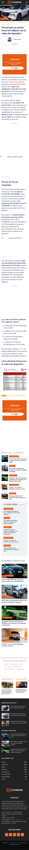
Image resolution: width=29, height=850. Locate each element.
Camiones (12, 493)
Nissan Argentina (16, 82)
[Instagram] (10, 834)
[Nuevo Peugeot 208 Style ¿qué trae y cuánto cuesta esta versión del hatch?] (5, 458)
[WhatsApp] (12, 48)
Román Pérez (18, 39)
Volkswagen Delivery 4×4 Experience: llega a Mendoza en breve (17, 497)
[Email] (20, 48)
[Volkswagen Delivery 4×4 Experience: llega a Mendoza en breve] (5, 496)
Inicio (3, 22)
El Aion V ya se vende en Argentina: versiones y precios (17, 488)
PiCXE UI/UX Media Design (14, 842)
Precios (23, 395)
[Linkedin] (16, 48)
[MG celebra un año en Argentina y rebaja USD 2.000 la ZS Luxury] (5, 716)
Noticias (6, 22)
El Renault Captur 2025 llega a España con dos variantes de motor (21, 691)
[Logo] (14, 2)
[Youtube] (22, 834)
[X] (5, 48)
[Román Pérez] (10, 39)
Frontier (21, 349)
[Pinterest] (8, 48)
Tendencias (13, 475)
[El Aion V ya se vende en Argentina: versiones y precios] (5, 487)
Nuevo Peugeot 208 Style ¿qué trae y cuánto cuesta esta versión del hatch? (18, 460)
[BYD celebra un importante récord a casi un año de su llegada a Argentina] (5, 468)
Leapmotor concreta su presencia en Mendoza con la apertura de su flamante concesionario (18, 479)
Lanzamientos (14, 456)
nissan (8, 395)
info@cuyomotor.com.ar (16, 819)
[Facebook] (6, 834)
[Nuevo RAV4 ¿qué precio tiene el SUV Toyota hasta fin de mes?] (5, 708)
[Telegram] (23, 48)
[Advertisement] (14, 138)
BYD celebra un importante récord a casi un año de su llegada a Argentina (18, 470)
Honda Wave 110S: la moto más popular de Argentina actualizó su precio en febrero (7, 691)
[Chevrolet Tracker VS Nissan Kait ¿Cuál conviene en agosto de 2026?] (5, 723)
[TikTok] (14, 834)
